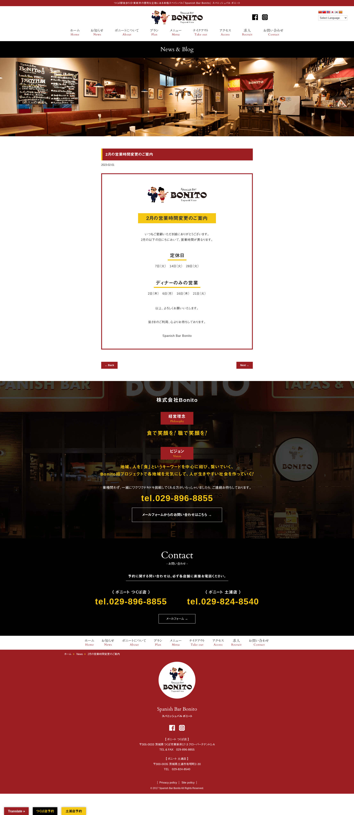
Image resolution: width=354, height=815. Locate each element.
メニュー (176, 32)
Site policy (188, 782)
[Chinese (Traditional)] (324, 12)
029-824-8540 (181, 769)
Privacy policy (168, 782)
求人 (247, 32)
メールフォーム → (177, 618)
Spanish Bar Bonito (177, 17)
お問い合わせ (273, 32)
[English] (328, 12)
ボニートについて (127, 32)
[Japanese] (332, 12)
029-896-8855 (185, 749)
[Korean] (336, 12)
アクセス (225, 32)
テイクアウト (201, 32)
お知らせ (97, 32)
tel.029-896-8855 (177, 498)
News (79, 654)
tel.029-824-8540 (223, 601)
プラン (154, 32)
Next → (244, 365)
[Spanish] (340, 12)
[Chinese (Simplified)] (320, 12)
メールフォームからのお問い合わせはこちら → (177, 515)
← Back (109, 365)
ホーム (75, 32)
